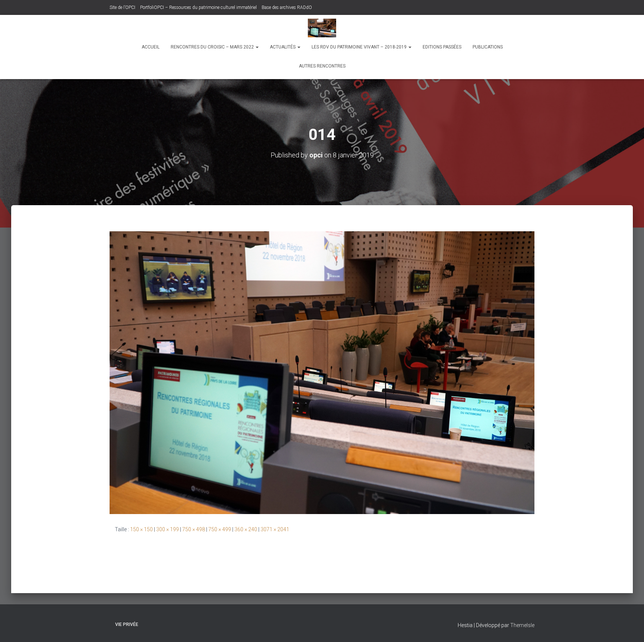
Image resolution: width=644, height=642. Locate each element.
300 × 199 (167, 529)
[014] (322, 372)
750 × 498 (193, 529)
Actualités (283, 47)
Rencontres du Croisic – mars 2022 (213, 47)
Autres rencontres (322, 66)
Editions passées (442, 47)
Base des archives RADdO (287, 7)
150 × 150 (141, 529)
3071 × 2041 (275, 529)
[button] (257, 47)
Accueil (151, 47)
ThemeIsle (522, 625)
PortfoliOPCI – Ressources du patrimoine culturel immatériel (198, 7)
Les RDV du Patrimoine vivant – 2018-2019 (360, 47)
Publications (488, 47)
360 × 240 (245, 529)
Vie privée (126, 624)
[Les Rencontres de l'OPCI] (321, 28)
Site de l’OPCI (122, 7)
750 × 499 (219, 529)
